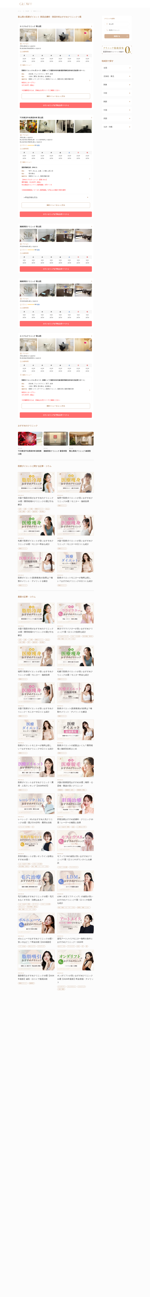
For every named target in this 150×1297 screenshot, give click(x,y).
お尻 (20, 509)
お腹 (25, 509)
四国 (105, 118)
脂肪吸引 (31, 983)
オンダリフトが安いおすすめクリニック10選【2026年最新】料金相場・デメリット (75, 979)
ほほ (73, 827)
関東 (105, 85)
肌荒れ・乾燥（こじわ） (84, 907)
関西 (105, 102)
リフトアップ (41, 946)
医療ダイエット (39, 509)
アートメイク (71, 946)
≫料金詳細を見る (30, 197)
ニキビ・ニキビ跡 (75, 636)
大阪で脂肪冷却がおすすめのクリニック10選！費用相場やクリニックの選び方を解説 (36, 501)
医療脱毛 (60, 790)
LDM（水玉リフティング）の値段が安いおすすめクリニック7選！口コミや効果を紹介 (75, 899)
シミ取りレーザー (81, 827)
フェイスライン (74, 867)
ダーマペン (35, 904)
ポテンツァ (21, 906)
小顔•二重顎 (22, 511)
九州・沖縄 (108, 127)
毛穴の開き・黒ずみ (87, 636)
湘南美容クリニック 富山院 (30, 226)
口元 (78, 946)
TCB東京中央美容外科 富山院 (31, 117)
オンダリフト (61, 986)
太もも (47, 509)
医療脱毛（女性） (69, 790)
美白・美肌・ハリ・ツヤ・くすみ (66, 638)
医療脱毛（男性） (81, 790)
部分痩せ (42, 511)
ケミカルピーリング (63, 636)
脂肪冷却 (35, 511)
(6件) (38, 145)
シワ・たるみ (22, 946)
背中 (29, 511)
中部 (105, 93)
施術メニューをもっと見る (56, 96)
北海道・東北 (109, 76)
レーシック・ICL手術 (24, 827)
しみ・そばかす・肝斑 (63, 827)
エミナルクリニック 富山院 (30, 26)
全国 (105, 68)
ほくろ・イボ (61, 946)
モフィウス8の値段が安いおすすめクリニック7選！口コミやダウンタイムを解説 (74, 859)
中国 (105, 110)
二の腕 (30, 509)
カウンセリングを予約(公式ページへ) (56, 105)
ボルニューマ (31, 946)
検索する (117, 36)
